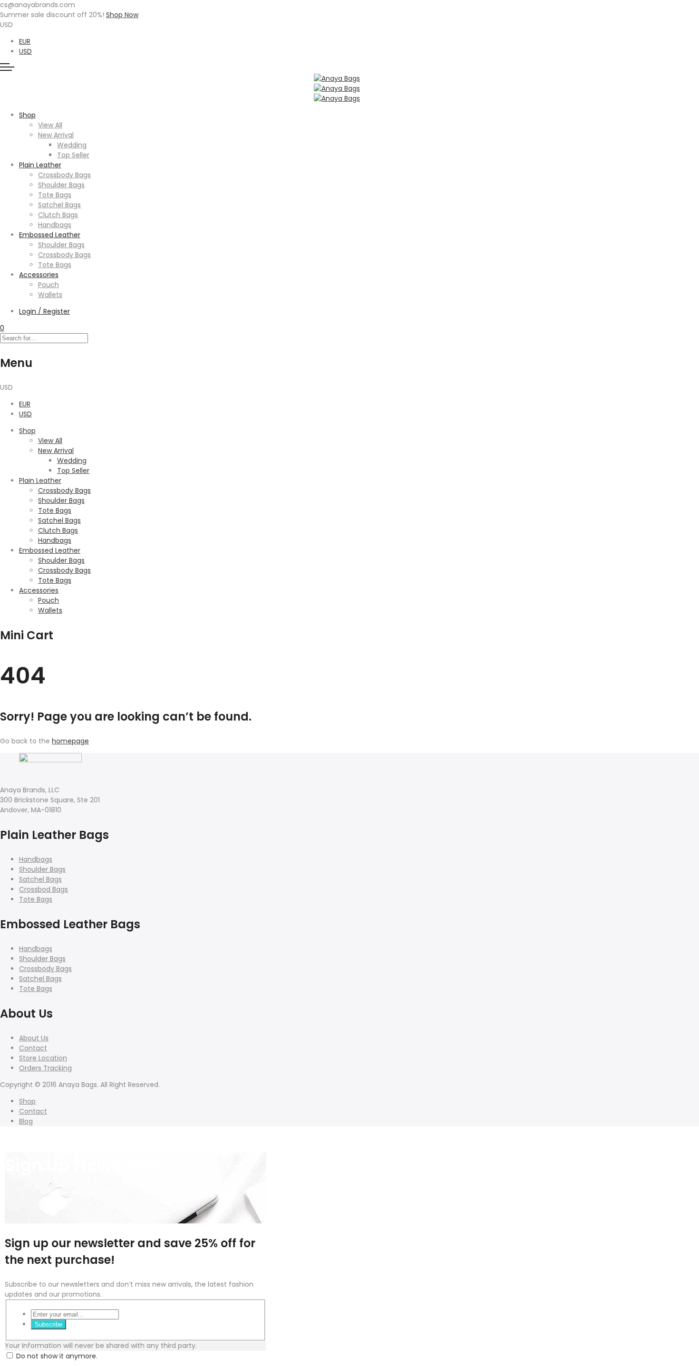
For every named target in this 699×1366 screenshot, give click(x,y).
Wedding (72, 145)
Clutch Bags (58, 215)
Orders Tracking (45, 1068)
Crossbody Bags (64, 175)
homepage (70, 741)
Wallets (50, 294)
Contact (33, 1048)
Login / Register (44, 311)
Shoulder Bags (61, 185)
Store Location (43, 1058)
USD (25, 51)
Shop (27, 115)
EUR (24, 41)
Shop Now (122, 14)
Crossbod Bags (43, 889)
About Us (34, 1038)
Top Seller (73, 155)
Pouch (48, 284)
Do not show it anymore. (56, 1356)
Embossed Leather (49, 235)
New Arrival (56, 135)
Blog (26, 1121)
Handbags (54, 225)
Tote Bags (54, 195)
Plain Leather (40, 165)
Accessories (38, 274)
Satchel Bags (59, 205)
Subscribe (48, 1324)
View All (50, 125)
